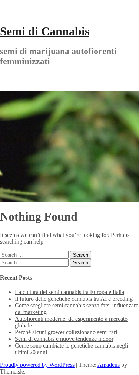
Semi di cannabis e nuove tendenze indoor (64, 339)
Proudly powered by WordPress (37, 365)
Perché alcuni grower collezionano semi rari (66, 332)
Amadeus (108, 365)
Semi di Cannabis (44, 31)
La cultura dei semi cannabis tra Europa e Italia (69, 292)
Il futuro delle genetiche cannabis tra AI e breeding (74, 299)
